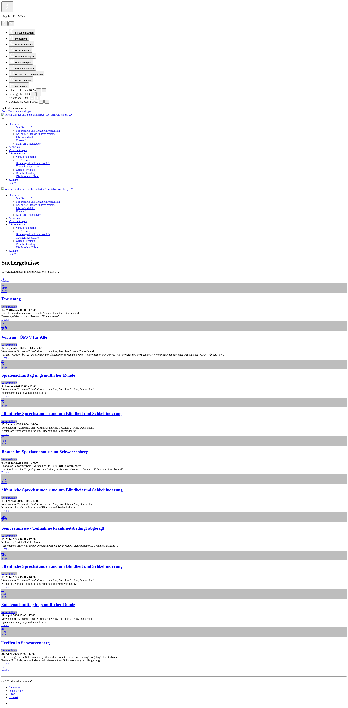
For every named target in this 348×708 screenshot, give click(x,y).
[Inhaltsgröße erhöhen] (44, 90)
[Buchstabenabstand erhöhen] (46, 102)
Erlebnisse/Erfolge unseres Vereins (35, 133)
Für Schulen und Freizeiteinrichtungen (38, 130)
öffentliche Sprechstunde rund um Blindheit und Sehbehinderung (62, 413)
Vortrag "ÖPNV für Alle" (25, 337)
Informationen (17, 153)
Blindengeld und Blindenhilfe (33, 163)
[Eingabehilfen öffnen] (7, 6)
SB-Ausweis (23, 160)
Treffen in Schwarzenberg (25, 642)
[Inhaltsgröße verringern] (38, 90)
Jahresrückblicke (25, 137)
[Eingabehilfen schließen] (11, 23)
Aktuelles (14, 146)
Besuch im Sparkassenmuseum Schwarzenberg (44, 451)
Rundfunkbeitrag (25, 173)
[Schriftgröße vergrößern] (38, 94)
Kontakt (13, 179)
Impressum (15, 687)
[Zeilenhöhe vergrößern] (37, 98)
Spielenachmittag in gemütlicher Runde (38, 375)
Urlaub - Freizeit (25, 169)
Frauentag (11, 299)
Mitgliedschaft (24, 127)
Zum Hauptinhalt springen (16, 111)
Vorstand (21, 140)
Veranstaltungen (18, 150)
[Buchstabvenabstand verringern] (41, 102)
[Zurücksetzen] (4, 23)
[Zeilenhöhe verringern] (32, 98)
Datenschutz (16, 690)
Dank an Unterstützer (28, 143)
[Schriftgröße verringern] (33, 94)
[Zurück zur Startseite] (37, 114)
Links (12, 693)
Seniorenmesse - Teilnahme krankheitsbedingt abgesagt (52, 528)
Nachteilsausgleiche (27, 166)
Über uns (14, 124)
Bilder (12, 182)
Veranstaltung (9, 306)
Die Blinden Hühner (27, 176)
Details (5, 319)
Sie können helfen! (27, 156)
